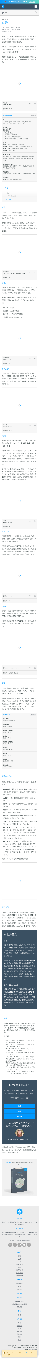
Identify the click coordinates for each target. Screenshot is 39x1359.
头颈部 (4, 19)
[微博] (24, 1245)
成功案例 (19, 1307)
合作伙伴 (19, 1326)
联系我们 (19, 1331)
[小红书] (29, 1245)
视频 (19, 1106)
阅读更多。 (27, 1125)
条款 (19, 1337)
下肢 (19, 1262)
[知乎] (19, 1245)
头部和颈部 (19, 1273)
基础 (19, 1256)
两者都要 (19, 1116)
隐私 (19, 1340)
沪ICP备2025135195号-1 (21, 1348)
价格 (19, 1315)
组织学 (19, 1280)
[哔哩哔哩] (15, 1245)
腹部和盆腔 (19, 1270)
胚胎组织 (19, 1289)
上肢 (19, 1259)
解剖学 (19, 1252)
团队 (19, 1323)
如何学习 (19, 1297)
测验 (19, 1111)
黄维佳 (18, 27)
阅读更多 (21, 1224)
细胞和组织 (19, 1284)
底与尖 (13, 196)
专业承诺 (19, 1218)
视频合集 (19, 1293)
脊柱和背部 (19, 1264)
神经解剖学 (19, 1275)
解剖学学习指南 (19, 1301)
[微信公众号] (10, 1245)
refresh (27, 1353)
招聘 (19, 1328)
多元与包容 (19, 1228)
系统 (19, 1286)
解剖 (33, 57)
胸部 (19, 1267)
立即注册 (8, 1162)
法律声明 (19, 1334)
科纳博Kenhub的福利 (19, 1304)
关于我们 (19, 1319)
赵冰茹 (7, 27)
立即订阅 (32, 2)
